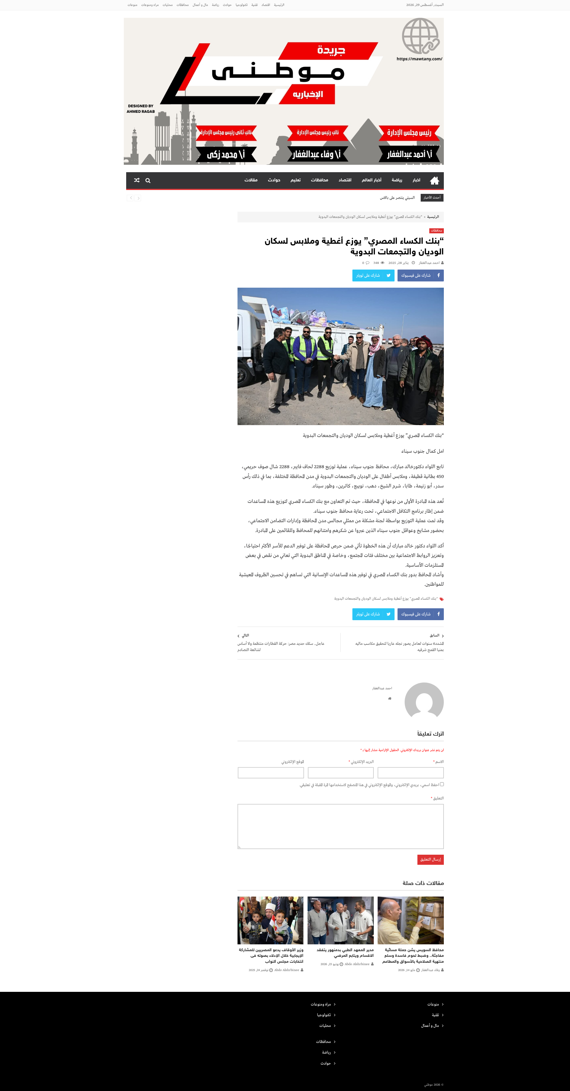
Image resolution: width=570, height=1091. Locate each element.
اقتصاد (266, 5)
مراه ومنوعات (150, 5)
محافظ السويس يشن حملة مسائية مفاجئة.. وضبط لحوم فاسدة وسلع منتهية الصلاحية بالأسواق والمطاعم (413, 956)
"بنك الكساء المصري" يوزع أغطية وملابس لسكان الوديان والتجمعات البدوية (386, 599)
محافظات (183, 5)
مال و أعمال (200, 5)
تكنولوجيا (242, 5)
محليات (168, 5)
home (434, 180)
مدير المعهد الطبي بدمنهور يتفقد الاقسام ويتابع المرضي (345, 953)
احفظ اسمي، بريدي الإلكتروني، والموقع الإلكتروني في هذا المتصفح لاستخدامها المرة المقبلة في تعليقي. (369, 785)
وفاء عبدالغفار (430, 970)
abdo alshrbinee (357, 964)
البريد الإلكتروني (361, 761)
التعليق (437, 798)
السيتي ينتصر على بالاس (397, 197)
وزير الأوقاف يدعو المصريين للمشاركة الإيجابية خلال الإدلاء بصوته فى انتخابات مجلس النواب (271, 956)
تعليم (296, 180)
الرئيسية (279, 5)
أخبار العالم (371, 180)
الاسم (438, 761)
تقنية (254, 5)
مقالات (251, 180)
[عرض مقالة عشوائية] (137, 180)
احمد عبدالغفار (429, 263)
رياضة (215, 5)
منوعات (132, 5)
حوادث (227, 5)
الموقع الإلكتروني (292, 761)
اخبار (416, 180)
